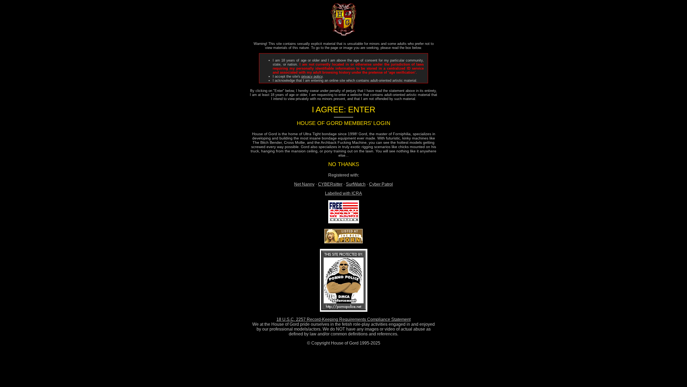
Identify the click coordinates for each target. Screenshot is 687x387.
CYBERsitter (330, 184)
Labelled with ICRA (343, 193)
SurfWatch (356, 184)
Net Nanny (304, 184)
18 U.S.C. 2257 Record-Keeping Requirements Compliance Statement (343, 319)
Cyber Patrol (381, 184)
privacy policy (312, 76)
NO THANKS (343, 164)
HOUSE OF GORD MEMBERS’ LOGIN (343, 123)
